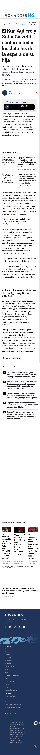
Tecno (7, 684)
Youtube (24, 627)
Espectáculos (13, 23)
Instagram (10, 627)
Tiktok (15, 627)
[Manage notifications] (35, 746)
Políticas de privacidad (12, 708)
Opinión (7, 672)
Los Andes (4, 23)
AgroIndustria (9, 681)
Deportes (8, 664)
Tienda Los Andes (11, 699)
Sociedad (8, 658)
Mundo (7, 669)
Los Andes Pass (10, 696)
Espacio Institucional (12, 690)
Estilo (6, 678)
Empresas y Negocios (12, 675)
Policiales (8, 661)
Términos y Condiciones (13, 705)
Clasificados (9, 702)
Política (7, 652)
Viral (6, 687)
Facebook (6, 627)
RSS (6, 711)
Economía (8, 655)
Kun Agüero (16, 358)
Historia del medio (11, 714)
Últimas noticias (10, 649)
